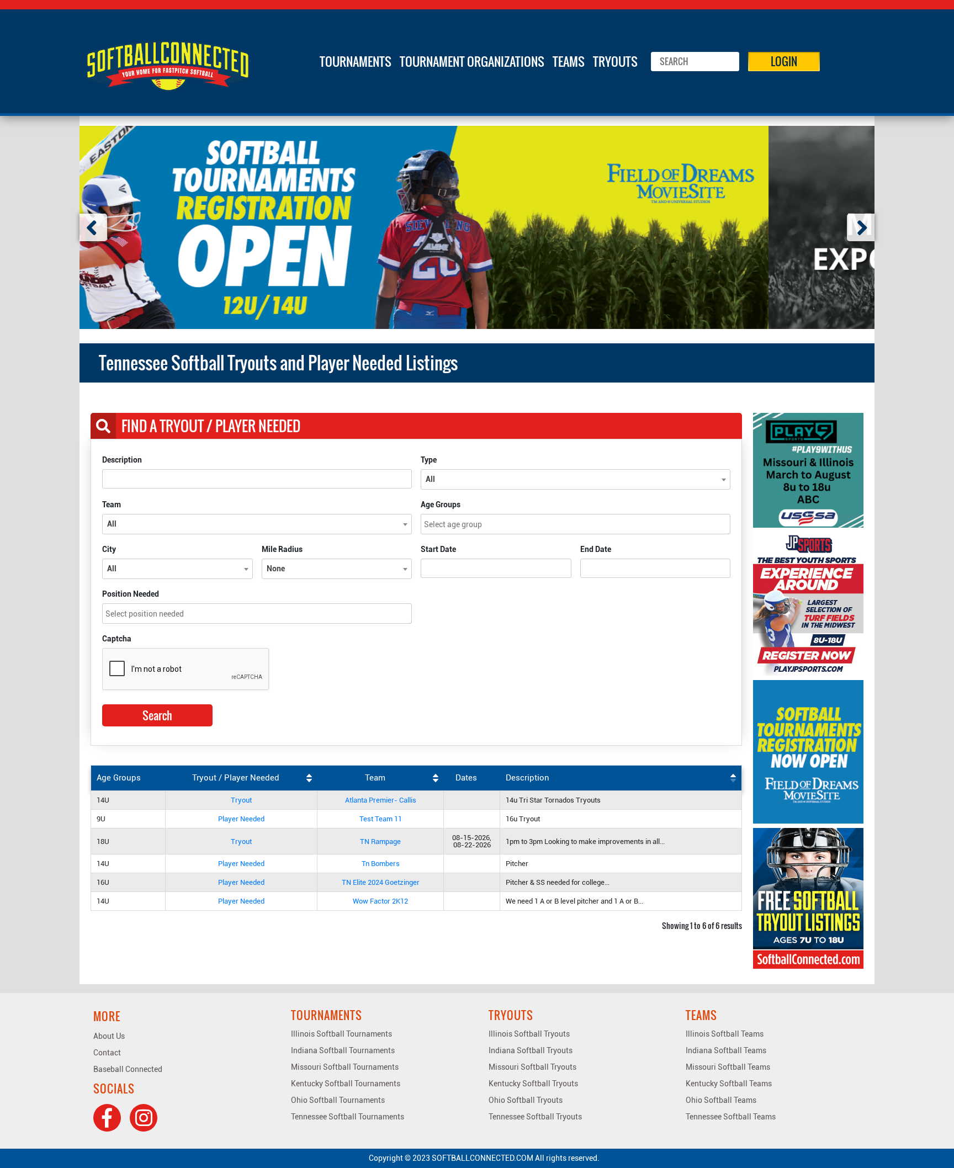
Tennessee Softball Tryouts (535, 1116)
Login (784, 61)
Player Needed (241, 819)
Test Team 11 (380, 819)
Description (122, 460)
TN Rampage (380, 841)
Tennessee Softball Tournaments (347, 1116)
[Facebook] (107, 1118)
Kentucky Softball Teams (729, 1083)
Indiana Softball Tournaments (343, 1050)
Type (429, 460)
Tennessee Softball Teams (731, 1116)
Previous (93, 227)
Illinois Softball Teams (725, 1033)
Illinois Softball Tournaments (341, 1033)
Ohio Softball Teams (721, 1100)
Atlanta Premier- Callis (380, 800)
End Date (595, 549)
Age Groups (440, 504)
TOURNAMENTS (355, 61)
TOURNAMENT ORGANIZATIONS (472, 61)
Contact (107, 1052)
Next (861, 227)
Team (111, 504)
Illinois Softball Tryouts (529, 1033)
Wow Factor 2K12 (380, 901)
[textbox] (578, 524)
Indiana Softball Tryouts (531, 1050)
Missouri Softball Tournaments (345, 1067)
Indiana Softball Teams (726, 1050)
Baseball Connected (127, 1069)
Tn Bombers (381, 863)
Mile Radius (282, 549)
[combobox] (575, 479)
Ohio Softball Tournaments (338, 1100)
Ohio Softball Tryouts (526, 1100)
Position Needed (130, 594)
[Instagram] (143, 1118)
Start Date (438, 549)
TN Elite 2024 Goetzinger (381, 882)
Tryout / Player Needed (235, 778)
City (109, 549)
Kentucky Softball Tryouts (533, 1083)
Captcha (116, 639)
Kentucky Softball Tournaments (345, 1083)
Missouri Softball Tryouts (532, 1067)
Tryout (241, 800)
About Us (109, 1036)
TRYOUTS (615, 61)
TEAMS (569, 61)
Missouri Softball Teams (728, 1067)
